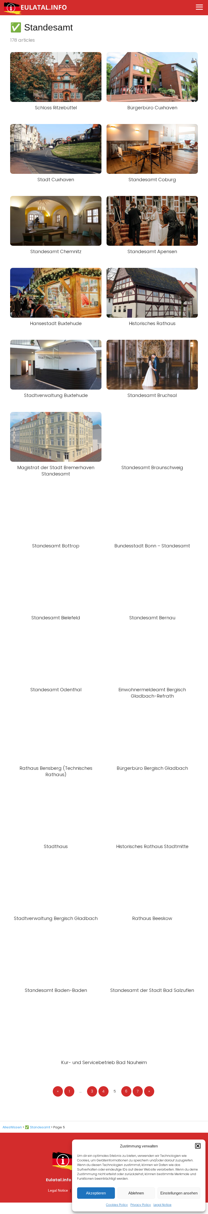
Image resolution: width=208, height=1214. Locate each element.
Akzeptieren (96, 1193)
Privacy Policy (140, 1205)
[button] (197, 1145)
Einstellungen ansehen (179, 1193)
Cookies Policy (117, 1205)
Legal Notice (162, 1205)
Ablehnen (136, 1193)
